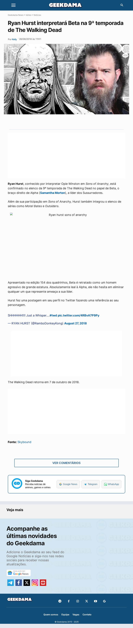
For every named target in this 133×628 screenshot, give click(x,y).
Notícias (37, 15)
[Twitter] (86, 601)
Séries (28, 15)
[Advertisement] (66, 155)
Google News (70, 484)
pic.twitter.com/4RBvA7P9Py (78, 315)
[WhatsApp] (72, 122)
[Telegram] (79, 122)
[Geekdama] (66, 6)
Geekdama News (15, 15)
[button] (122, 5)
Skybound (24, 442)
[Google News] (104, 601)
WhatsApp (113, 484)
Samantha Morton (52, 192)
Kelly (14, 39)
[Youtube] (95, 601)
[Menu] (13, 5)
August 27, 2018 (75, 323)
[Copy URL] (87, 122)
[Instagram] (77, 601)
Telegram (92, 484)
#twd (53, 315)
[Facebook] (68, 601)
